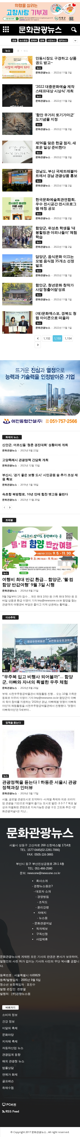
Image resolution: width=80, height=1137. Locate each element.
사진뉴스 (52, 40)
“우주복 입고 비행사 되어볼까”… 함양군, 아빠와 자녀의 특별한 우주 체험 (37, 679)
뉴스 (39, 67)
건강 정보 (8, 1021)
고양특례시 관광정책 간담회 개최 (25, 460)
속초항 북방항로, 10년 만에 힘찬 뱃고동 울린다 (35, 494)
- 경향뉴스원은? (42, 886)
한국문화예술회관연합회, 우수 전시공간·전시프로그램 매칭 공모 (56, 204)
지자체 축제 (10, 1041)
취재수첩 (8, 1087)
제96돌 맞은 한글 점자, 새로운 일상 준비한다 (56, 145)
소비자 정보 (10, 1014)
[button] (73, 30)
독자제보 (42, 928)
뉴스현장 (24, 40)
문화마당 (8, 1034)
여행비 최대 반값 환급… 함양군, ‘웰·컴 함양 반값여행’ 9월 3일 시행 (37, 582)
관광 (14, 40)
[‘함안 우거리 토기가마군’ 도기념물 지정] (17, 124)
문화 (42, 40)
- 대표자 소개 (42, 891)
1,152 (46, 338)
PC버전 (11, 1104)
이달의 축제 (10, 1028)
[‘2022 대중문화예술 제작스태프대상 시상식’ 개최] (17, 95)
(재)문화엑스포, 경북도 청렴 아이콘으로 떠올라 (56, 315)
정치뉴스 (63, 40)
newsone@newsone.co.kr (43, 873)
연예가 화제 (10, 1074)
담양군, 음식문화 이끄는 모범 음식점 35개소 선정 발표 (55, 261)
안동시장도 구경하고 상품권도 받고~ (56, 60)
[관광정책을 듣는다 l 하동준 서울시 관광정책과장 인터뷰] (40, 753)
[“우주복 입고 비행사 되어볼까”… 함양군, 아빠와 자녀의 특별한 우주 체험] (40, 648)
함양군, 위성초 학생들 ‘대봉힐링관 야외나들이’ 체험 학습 (56, 232)
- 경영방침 (42, 896)
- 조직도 (42, 902)
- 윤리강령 (42, 907)
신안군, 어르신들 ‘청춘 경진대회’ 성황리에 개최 (35, 445)
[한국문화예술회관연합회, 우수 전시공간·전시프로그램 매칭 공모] (17, 208)
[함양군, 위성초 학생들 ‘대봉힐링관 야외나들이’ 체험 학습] (17, 237)
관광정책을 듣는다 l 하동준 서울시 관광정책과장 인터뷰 (39, 784)
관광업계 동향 (11, 1054)
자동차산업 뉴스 (12, 1048)
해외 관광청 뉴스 (13, 1061)
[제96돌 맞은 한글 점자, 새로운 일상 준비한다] (17, 152)
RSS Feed (12, 1111)
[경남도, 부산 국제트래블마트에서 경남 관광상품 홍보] (17, 180)
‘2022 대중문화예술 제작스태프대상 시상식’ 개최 (55, 88)
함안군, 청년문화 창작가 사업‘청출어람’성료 (55, 287)
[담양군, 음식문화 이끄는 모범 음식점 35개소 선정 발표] (17, 265)
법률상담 (8, 1068)
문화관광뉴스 (43, 72)
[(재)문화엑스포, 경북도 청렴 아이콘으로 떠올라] (17, 322)
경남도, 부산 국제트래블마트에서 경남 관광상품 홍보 (56, 173)
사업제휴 (42, 939)
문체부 (34, 40)
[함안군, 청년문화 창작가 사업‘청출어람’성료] (17, 294)
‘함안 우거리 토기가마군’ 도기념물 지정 (55, 117)
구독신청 (42, 934)
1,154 (68, 338)
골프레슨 (8, 1081)
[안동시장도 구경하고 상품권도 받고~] (17, 67)
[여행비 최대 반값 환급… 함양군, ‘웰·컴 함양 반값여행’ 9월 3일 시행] (40, 550)
